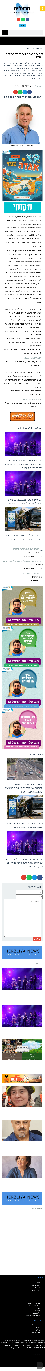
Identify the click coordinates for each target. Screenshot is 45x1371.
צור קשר (37, 1287)
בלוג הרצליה (35, 1313)
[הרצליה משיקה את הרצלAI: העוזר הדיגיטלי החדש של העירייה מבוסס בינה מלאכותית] (22, 647)
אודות (38, 1282)
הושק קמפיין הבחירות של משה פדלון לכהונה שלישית (23, 561)
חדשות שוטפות (34, 1305)
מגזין (38, 1308)
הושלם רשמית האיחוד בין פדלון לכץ (25, 549)
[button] (42, 8)
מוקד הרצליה (35, 1325)
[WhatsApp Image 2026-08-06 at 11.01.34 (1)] (22, 687)
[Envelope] (18, 19)
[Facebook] (27, 19)
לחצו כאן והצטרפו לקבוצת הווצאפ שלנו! (22, 97)
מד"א (38, 1330)
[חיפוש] (5, 32)
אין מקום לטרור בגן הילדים (33, 573)
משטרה (37, 1327)
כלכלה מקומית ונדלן (33, 1316)
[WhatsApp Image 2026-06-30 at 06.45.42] (22, 175)
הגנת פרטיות (35, 1285)
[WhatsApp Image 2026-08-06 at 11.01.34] (22, 728)
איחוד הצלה (36, 1333)
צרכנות (37, 1311)
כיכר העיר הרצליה (34, 1303)
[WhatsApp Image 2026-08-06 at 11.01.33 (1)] (22, 606)
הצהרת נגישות (35, 1290)
